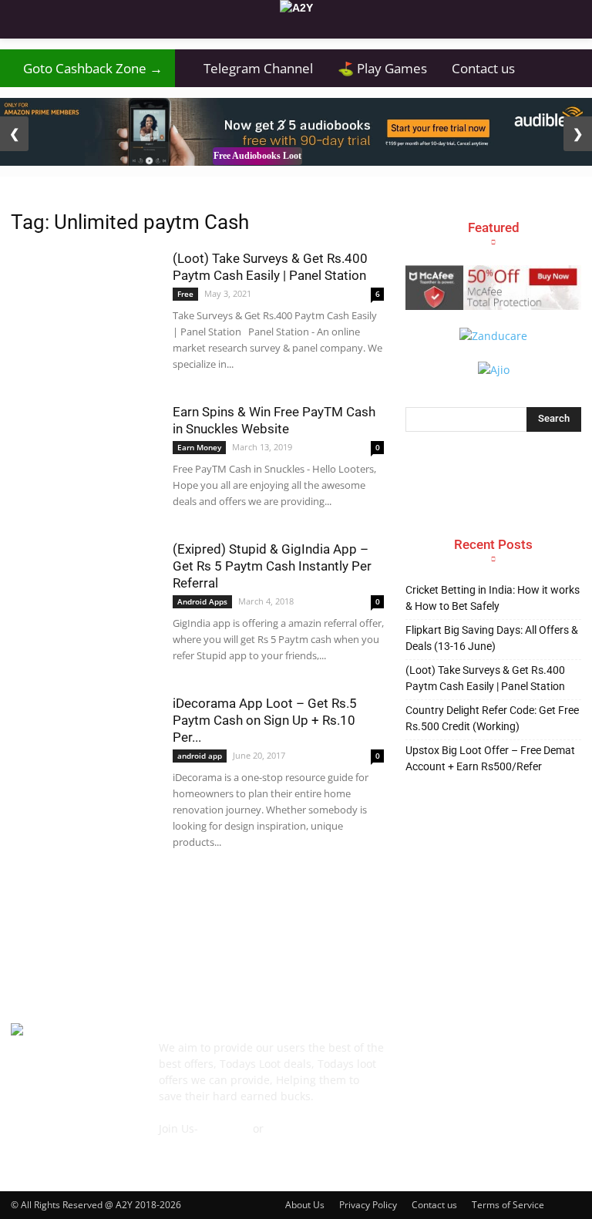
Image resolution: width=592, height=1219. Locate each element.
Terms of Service (508, 1204)
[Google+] (453, 1056)
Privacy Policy (368, 1204)
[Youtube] (417, 1092)
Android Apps (202, 601)
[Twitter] (559, 1056)
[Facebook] (417, 1056)
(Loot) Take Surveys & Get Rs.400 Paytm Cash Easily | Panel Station (485, 678)
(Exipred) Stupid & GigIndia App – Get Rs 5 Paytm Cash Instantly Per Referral (272, 566)
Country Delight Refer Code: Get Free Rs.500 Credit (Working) (492, 718)
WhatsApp (293, 1128)
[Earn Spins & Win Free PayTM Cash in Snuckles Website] (84, 453)
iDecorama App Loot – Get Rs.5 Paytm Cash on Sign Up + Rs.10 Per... (265, 720)
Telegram (225, 1128)
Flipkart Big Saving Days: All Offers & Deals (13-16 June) (491, 638)
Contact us (483, 68)
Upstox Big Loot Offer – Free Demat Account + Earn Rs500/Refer (490, 758)
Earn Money (199, 447)
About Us (305, 1204)
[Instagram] (488, 1055)
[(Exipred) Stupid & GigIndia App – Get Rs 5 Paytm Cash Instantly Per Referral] (84, 590)
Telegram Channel (250, 68)
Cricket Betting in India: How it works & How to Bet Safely (492, 598)
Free (185, 293)
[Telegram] (524, 1056)
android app (199, 755)
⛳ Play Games (382, 68)
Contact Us (186, 1144)
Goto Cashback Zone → (87, 68)
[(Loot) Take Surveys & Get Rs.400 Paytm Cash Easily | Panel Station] (84, 289)
